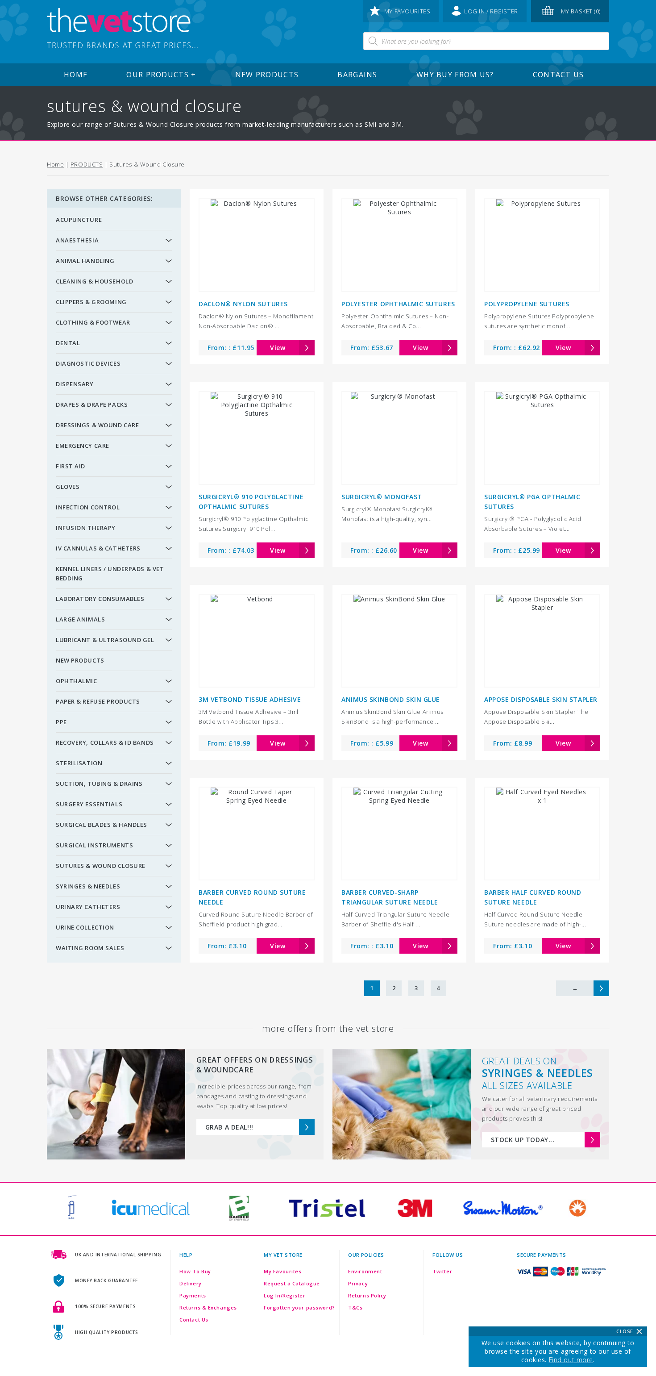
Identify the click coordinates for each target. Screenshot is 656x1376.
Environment (365, 1271)
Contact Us (558, 74)
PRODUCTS (87, 164)
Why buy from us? (455, 74)
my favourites (407, 11)
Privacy (358, 1283)
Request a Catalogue (292, 1283)
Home (75, 74)
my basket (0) (581, 11)
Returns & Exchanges (208, 1307)
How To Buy (195, 1271)
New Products (267, 74)
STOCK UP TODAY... (523, 1139)
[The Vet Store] (122, 29)
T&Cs (355, 1307)
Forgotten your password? (299, 1307)
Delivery (190, 1283)
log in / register (491, 11)
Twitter (442, 1271)
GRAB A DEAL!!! (229, 1127)
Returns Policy (367, 1295)
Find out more (571, 1359)
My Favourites (282, 1271)
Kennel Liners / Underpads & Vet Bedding (110, 573)
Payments (192, 1295)
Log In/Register (284, 1295)
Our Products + (161, 74)
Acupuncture (79, 220)
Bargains (357, 74)
